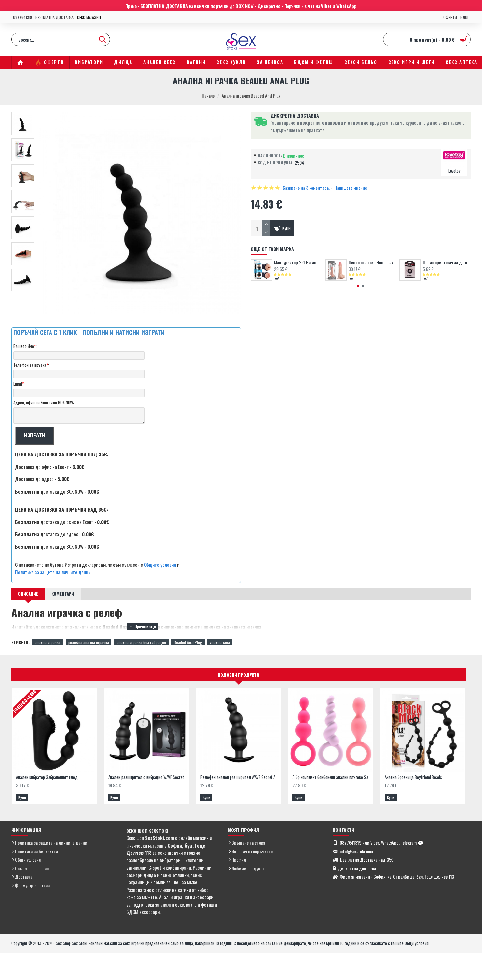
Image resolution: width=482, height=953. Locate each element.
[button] (358, 286)
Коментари (62, 593)
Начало (208, 95)
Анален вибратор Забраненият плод (47, 777)
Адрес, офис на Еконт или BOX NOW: (43, 402)
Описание (28, 593)
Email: (19, 383)
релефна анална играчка (88, 642)
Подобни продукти (238, 675)
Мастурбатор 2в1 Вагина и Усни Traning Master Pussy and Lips (298, 262)
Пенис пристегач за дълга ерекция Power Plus (447, 262)
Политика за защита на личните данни (52, 572)
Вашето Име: (25, 346)
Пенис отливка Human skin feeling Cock (372, 262)
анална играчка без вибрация (141, 642)
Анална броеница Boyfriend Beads (413, 777)
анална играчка (47, 642)
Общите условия (160, 564)
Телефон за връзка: (31, 365)
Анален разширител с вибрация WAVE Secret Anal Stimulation (147, 777)
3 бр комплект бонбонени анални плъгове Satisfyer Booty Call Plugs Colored (332, 777)
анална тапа (220, 642)
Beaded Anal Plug (188, 642)
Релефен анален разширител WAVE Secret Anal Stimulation (239, 777)
